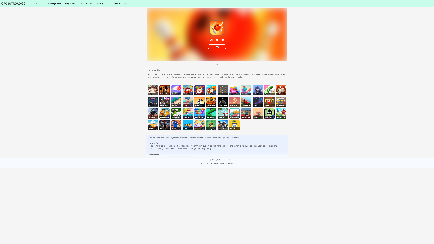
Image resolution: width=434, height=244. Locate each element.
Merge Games (71, 3)
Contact (206, 160)
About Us (227, 160)
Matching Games (54, 3)
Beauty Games (87, 3)
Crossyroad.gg (212, 163)
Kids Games (38, 3)
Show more (154, 155)
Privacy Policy (216, 160)
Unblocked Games (121, 3)
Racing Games (103, 3)
